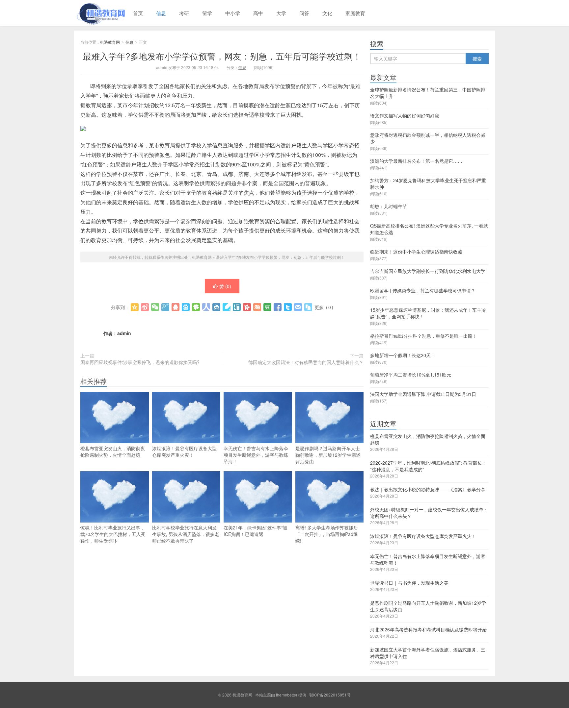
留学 (207, 13)
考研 (184, 13)
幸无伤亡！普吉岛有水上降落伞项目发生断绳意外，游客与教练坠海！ (256, 455)
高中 (258, 13)
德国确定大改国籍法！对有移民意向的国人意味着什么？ (306, 362)
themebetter (286, 694)
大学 (281, 13)
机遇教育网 (100, 13)
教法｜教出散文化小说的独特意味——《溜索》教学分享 (427, 489)
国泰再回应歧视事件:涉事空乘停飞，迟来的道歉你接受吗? (140, 362)
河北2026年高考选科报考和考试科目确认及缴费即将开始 (428, 629)
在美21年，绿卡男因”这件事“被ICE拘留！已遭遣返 (255, 530)
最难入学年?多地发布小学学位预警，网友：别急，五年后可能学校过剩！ (222, 56)
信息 (161, 13)
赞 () (225, 286)
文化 (327, 13)
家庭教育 (355, 13)
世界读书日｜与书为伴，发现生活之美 (409, 582)
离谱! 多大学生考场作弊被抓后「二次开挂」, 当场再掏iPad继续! (326, 534)
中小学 (232, 13)
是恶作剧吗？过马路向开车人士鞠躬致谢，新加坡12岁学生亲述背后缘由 (328, 455)
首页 (138, 13)
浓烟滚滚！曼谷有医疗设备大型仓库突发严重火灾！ (184, 451)
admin (124, 333)
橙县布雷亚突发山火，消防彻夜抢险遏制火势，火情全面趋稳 (112, 451)
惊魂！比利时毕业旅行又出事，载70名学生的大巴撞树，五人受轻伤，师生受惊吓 (113, 534)
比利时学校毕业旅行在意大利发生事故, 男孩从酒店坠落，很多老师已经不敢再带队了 (185, 534)
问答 (304, 13)
